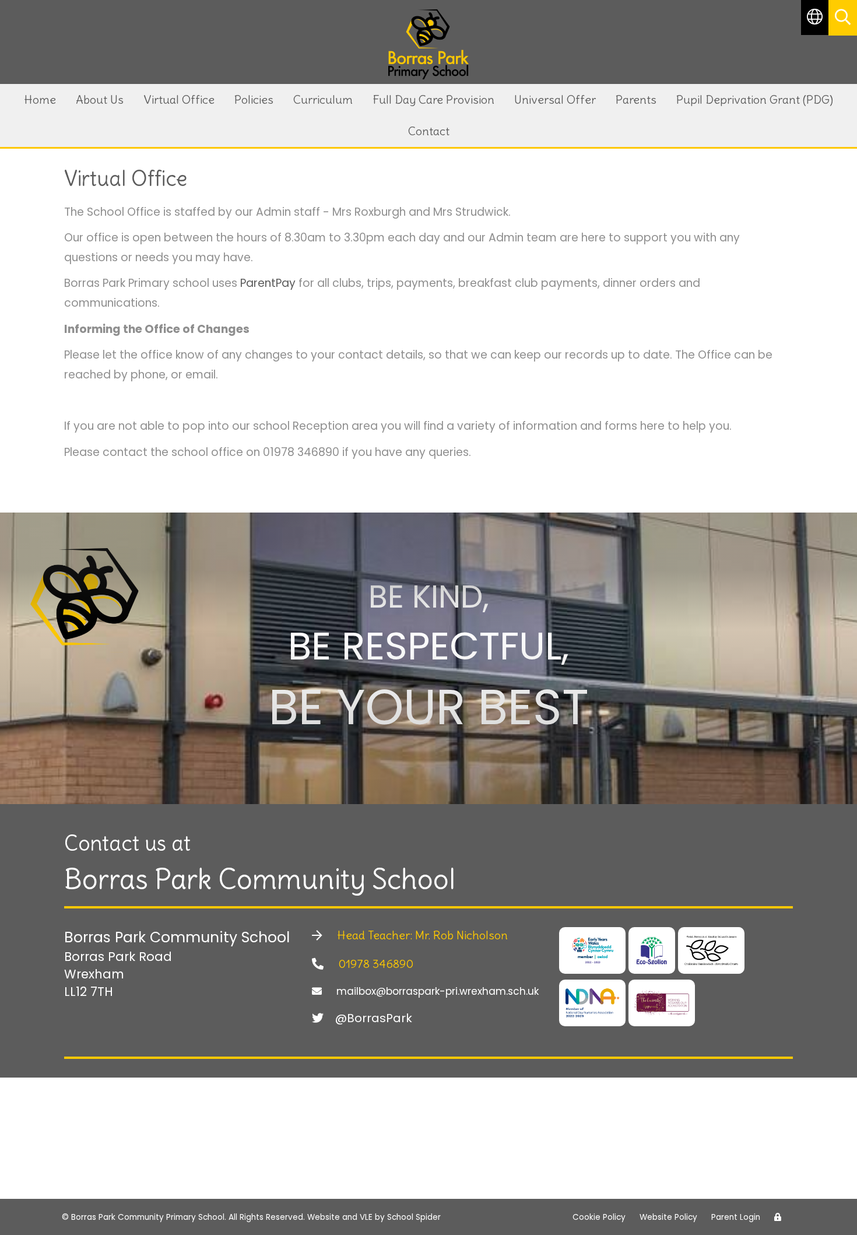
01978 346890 (374, 963)
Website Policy (668, 1217)
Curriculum (323, 99)
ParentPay (268, 283)
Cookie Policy (599, 1217)
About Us (100, 99)
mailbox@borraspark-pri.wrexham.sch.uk (436, 991)
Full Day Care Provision (433, 99)
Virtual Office (179, 99)
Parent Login (735, 1217)
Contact (428, 131)
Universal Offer (555, 99)
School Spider (414, 1217)
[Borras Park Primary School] (428, 44)
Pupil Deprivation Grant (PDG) (754, 99)
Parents (636, 99)
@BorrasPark (373, 1018)
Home (40, 99)
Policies (253, 99)
